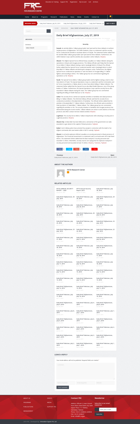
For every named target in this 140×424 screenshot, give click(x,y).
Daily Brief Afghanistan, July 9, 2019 (64, 303)
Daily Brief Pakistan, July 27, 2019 (66, 157)
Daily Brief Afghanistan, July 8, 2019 (104, 303)
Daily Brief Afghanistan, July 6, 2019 (64, 320)
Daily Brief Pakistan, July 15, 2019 (84, 271)
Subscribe (99, 414)
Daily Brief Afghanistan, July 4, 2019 (84, 328)
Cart (89, 2)
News (72, 17)
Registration (73, 2)
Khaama (103, 57)
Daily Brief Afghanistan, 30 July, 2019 (62, 23)
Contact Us (95, 17)
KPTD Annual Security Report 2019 (83, 189)
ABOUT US (26, 398)
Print (108, 40)
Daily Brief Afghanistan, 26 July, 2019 (85, 214)
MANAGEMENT (28, 411)
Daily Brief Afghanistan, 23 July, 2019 (65, 230)
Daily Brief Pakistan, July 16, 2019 (104, 263)
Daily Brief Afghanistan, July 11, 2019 (104, 287)
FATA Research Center (68, 38)
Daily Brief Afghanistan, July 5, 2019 (104, 320)
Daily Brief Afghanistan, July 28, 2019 (104, 157)
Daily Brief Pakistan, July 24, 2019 (84, 222)
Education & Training (52, 2)
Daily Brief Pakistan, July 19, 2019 (84, 246)
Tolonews (97, 143)
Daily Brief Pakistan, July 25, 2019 (64, 222)
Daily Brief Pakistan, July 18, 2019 (64, 254)
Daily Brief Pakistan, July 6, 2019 (85, 320)
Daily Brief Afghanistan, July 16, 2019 (84, 263)
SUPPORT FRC (51, 407)
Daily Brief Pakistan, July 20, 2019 (64, 246)
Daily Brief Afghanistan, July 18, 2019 (84, 254)
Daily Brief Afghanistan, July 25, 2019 (104, 214)
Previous (60, 155)
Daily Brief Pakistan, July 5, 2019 (65, 328)
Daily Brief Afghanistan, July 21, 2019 (84, 238)
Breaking (88, 38)
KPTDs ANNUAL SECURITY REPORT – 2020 (64, 189)
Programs (44, 17)
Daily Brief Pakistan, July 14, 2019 (64, 279)
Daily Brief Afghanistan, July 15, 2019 (64, 271)
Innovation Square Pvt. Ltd (48, 421)
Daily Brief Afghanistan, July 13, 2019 (84, 279)
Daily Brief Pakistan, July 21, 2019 (64, 238)
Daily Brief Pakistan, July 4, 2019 (105, 328)
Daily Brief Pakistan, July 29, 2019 (86, 23)
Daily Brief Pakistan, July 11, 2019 (64, 295)
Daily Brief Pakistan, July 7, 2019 (105, 311)
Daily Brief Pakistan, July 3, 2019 (85, 336)
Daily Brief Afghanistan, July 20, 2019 (104, 238)
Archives (95, 2)
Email (113, 40)
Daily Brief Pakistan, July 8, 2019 (65, 311)
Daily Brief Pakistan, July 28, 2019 (64, 206)
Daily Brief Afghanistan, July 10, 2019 (84, 295)
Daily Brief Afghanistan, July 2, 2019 (104, 336)
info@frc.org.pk (80, 416)
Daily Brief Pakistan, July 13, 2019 (104, 279)
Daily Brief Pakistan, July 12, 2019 (84, 287)
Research (54, 17)
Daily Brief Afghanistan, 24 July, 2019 (105, 222)
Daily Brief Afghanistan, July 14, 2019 (104, 271)
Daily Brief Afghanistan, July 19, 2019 (104, 246)
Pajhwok (95, 124)
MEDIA (49, 402)
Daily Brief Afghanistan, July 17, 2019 (64, 263)
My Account (83, 2)
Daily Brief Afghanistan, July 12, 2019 (64, 287)
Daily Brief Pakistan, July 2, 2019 (65, 344)
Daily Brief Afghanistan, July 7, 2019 (84, 311)
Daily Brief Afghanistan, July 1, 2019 (84, 344)
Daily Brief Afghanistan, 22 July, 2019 (105, 230)
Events (86, 17)
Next (112, 155)
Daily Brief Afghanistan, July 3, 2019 (64, 336)
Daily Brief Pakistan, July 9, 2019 (85, 303)
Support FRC (64, 2)
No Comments (106, 38)
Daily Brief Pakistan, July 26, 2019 (64, 214)
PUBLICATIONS (28, 407)
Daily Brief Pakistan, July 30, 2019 (104, 189)
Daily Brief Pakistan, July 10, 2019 (104, 295)
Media (79, 17)
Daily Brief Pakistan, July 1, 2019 (105, 344)
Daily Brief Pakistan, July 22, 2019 (84, 230)
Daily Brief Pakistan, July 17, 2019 (104, 254)
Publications (64, 17)
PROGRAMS (27, 402)
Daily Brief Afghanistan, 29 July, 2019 (105, 197)
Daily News (95, 38)
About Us (35, 17)
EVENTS (49, 398)
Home (27, 17)
